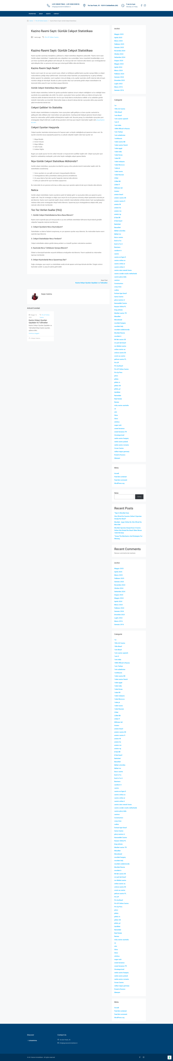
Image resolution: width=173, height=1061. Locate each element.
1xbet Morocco (119, 165)
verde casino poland (121, 442)
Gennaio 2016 (119, 90)
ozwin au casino (119, 356)
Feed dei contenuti (120, 477)
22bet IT (117, 185)
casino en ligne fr (120, 257)
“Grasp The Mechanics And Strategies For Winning (128, 537)
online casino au (119, 349)
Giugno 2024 (118, 61)
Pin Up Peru (118, 372)
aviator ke (117, 208)
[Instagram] (144, 1057)
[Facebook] (140, 1057)
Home (31, 21)
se (115, 409)
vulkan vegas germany (121, 451)
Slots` (116, 419)
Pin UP (116, 362)
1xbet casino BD (119, 142)
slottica (116, 422)
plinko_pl (117, 389)
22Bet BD (117, 181)
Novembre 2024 (119, 51)
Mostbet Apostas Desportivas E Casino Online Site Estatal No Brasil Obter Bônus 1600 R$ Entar (128, 530)
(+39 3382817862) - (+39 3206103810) (65, 4)
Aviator (116, 191)
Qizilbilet (117, 392)
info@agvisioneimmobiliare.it (61, 7)
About (41, 13)
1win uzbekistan (119, 135)
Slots (116, 415)
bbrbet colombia (119, 231)
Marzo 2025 (118, 41)
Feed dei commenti (120, 480)
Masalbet (117, 316)
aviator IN (117, 204)
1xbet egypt (118, 148)
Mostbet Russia (119, 333)
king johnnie (118, 310)
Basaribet (117, 227)
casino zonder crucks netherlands (125, 274)
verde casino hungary (121, 438)
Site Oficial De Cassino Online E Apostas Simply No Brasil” (128, 517)
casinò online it (119, 267)
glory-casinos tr (119, 300)
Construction (118, 283)
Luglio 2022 (118, 84)
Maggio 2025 (119, 34)
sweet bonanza (119, 428)
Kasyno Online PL (120, 306)
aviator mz (117, 211)
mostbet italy (118, 326)
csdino (116, 290)
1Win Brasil (118, 112)
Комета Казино (119, 455)
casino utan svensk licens (123, 270)
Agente (48, 13)
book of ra (117, 241)
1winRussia (118, 138)
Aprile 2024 (118, 67)
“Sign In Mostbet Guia (121, 513)
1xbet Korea (118, 155)
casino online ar (119, 264)
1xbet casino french (121, 145)
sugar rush (117, 425)
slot (115, 412)
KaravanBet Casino (120, 303)
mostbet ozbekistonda (121, 330)
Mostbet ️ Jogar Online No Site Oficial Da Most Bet (128, 523)
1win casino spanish (121, 119)
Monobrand (118, 320)
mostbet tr (117, 336)
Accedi (116, 473)
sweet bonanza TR (120, 432)
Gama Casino (118, 297)
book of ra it (118, 244)
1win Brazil (118, 115)
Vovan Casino (119, 448)
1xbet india (118, 152)
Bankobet (117, 224)
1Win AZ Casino (119, 109)
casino (116, 254)
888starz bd (118, 188)
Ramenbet (117, 395)
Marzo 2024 (118, 70)
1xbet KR (117, 158)
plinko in (117, 382)
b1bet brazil (118, 221)
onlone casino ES (120, 353)
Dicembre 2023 (119, 80)
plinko (116, 379)
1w (115, 105)
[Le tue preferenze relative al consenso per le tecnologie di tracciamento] (169, 1057)
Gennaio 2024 (119, 77)
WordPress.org (119, 483)
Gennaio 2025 (119, 47)
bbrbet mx (117, 234)
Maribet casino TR (120, 313)
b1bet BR (117, 217)
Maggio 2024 (119, 64)
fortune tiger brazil (120, 293)
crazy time (117, 287)
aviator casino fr (119, 201)
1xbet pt (117, 168)
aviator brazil (118, 194)
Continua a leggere (34, 333)
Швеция (117, 458)
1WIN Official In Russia (122, 129)
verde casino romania (121, 445)
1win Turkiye (118, 132)
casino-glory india (120, 277)
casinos (117, 280)
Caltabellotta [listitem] (33, 1040)
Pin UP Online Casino (41, 21)
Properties (32, 13)
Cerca (116, 493)
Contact (56, 13)
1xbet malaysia (119, 161)
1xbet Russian (119, 175)
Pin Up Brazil (118, 366)
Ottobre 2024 (118, 54)
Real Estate (118, 399)
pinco (116, 376)
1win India (117, 125)
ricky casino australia (121, 405)
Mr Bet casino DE (120, 339)
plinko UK (117, 386)
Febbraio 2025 (119, 44)
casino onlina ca (119, 260)
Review (116, 402)
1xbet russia (118, 171)
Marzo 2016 (118, 87)
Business (117, 247)
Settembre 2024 (119, 57)
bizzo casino (118, 237)
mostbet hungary (120, 323)
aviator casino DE (120, 198)
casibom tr (118, 250)
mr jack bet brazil (120, 343)
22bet (116, 178)
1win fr (116, 122)
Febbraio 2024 (119, 74)
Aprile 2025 (118, 37)
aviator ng (117, 214)
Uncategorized (119, 435)
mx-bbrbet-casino (120, 346)
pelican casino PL (120, 359)
